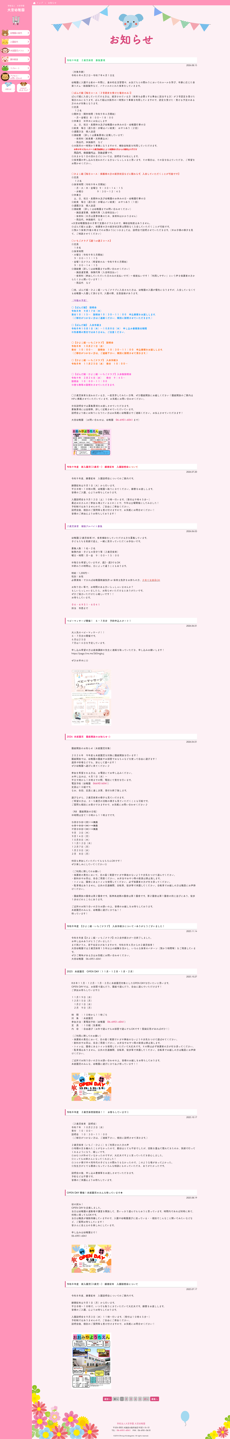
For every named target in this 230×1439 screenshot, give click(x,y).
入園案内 (14, 41)
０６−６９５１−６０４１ (85, 604)
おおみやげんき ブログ (23, 89)
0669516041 (100, 783)
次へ (146, 1399)
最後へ (154, 1399)
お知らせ (8, 89)
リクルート (15, 68)
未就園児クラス (17, 50)
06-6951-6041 (124, 419)
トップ (40, 2)
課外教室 (14, 59)
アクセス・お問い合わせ (16, 77)
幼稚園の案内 (16, 32)
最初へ (107, 1399)
